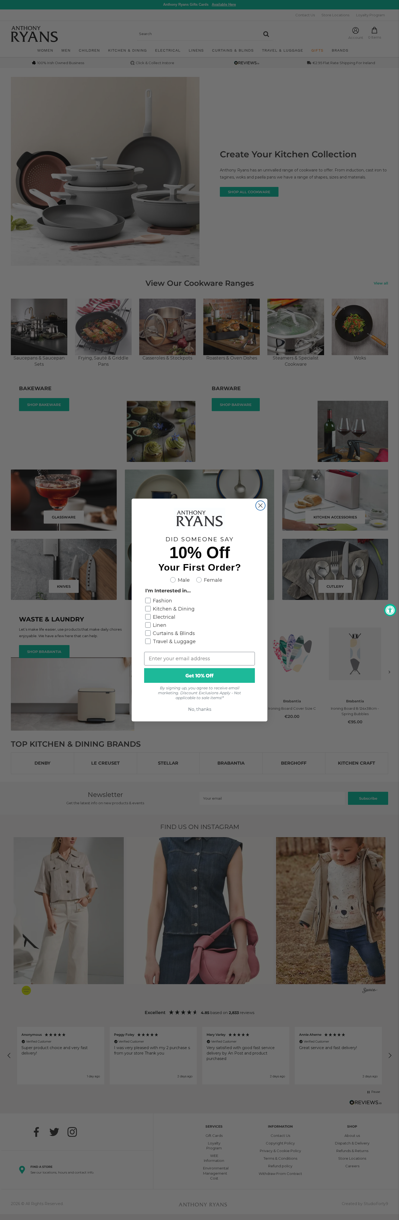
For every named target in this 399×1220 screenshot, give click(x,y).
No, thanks (199, 709)
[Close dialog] (260, 505)
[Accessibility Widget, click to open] (390, 610)
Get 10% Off (199, 675)
